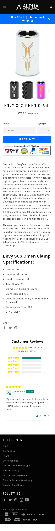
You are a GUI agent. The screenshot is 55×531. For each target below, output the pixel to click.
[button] (14, 358)
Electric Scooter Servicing (17, 480)
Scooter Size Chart (13, 484)
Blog (5, 445)
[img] (13, 386)
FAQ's (6, 455)
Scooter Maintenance (15, 475)
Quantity (41, 124)
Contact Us (9, 450)
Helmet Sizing (11, 470)
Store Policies (10, 460)
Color (6, 124)
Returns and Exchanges (16, 465)
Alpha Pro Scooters (19, 509)
